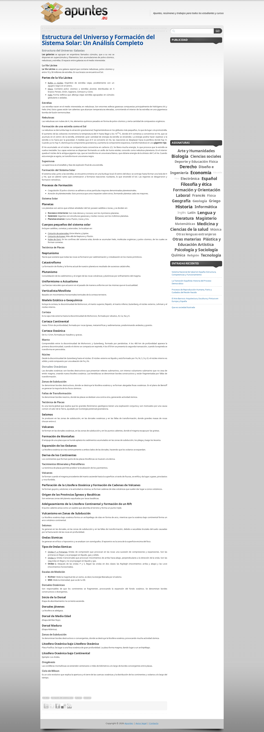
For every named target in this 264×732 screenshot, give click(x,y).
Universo (87, 698)
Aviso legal (141, 723)
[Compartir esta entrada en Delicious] (63, 706)
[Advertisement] (140, 75)
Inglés (182, 212)
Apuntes (129, 723)
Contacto (153, 723)
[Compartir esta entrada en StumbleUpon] (69, 706)
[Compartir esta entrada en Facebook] (57, 706)
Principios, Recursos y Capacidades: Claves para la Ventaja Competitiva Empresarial (144, 29)
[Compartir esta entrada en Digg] (52, 706)
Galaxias (78, 698)
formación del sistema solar (62, 698)
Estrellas (46, 698)
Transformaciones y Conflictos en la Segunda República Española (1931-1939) (69, 29)
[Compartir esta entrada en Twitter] (46, 706)
